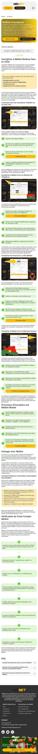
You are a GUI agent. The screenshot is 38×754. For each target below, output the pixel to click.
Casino (5, 715)
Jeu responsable (23, 709)
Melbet (3, 16)
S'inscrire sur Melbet (27, 39)
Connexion (6, 709)
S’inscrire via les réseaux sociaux (20, 391)
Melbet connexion (8, 454)
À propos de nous (23, 706)
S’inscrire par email (20, 320)
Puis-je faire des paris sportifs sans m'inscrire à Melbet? (16, 673)
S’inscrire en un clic (20, 156)
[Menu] (33, 8)
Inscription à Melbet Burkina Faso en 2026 (17, 51)
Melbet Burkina (6, 98)
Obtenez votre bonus (19, 750)
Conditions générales (24, 713)
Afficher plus (20, 55)
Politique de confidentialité (26, 711)
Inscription (8, 8)
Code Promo (6, 713)
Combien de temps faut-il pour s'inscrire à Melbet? (17, 662)
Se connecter (19, 8)
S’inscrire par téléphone (20, 216)
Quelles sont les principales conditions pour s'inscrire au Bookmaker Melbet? (15, 667)
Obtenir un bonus (10, 39)
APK (4, 706)
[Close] (35, 738)
